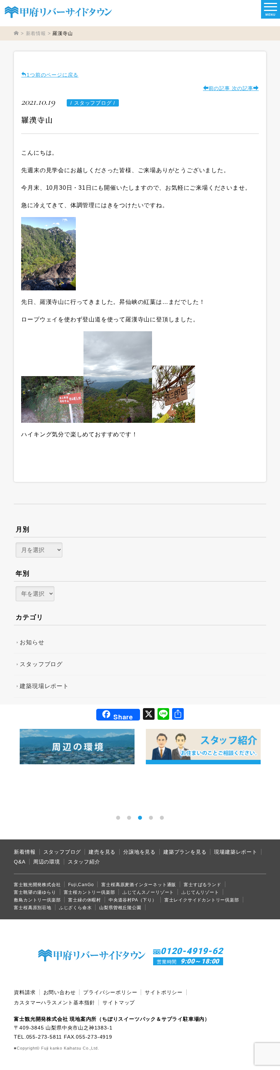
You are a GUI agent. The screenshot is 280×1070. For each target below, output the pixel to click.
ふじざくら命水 (75, 907)
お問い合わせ (59, 992)
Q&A (19, 862)
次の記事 (241, 88)
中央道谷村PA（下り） (133, 900)
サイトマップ (118, 1002)
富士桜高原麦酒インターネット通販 (138, 884)
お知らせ (32, 642)
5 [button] (162, 817)
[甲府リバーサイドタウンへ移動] (16, 33)
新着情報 (24, 852)
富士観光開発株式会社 (37, 884)
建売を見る (102, 852)
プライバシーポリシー (110, 992)
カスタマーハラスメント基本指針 (54, 1002)
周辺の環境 (46, 862)
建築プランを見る (184, 852)
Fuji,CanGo (81, 884)
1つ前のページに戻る (52, 75)
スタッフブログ (41, 664)
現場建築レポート (235, 852)
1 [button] (118, 817)
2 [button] (129, 817)
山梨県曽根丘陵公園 (120, 907)
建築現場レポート (44, 686)
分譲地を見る (139, 852)
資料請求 (24, 992)
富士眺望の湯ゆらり (35, 892)
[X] (148, 715)
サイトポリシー (164, 992)
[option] (77, 746)
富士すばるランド (202, 884)
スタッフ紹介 (84, 862)
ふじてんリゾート (200, 892)
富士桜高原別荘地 (32, 907)
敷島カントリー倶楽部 (37, 900)
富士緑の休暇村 (84, 900)
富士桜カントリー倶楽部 (89, 892)
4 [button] (151, 817)
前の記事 (219, 88)
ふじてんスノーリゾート (148, 892)
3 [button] (140, 817)
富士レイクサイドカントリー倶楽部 (201, 900)
